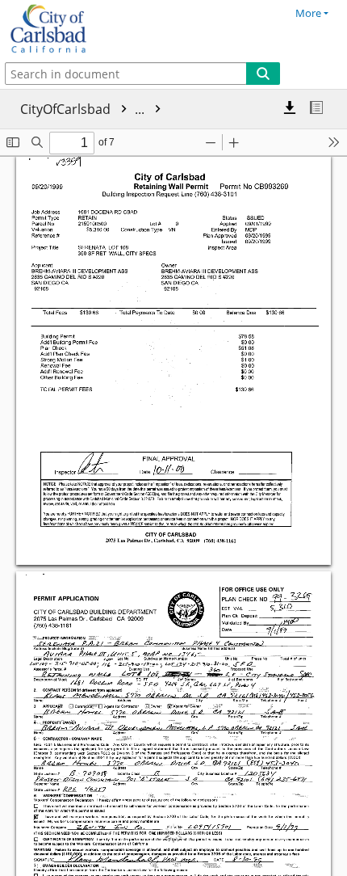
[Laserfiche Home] (68, 29)
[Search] (263, 73)
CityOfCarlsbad (84, 109)
